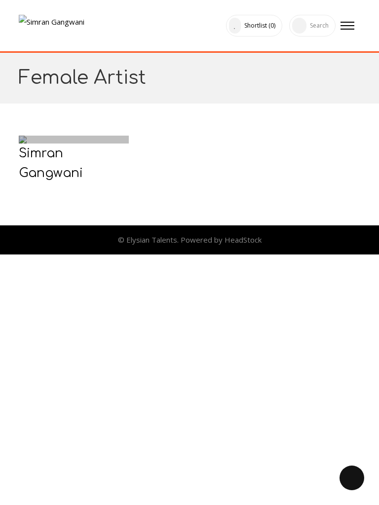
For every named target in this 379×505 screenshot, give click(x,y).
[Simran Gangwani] (51, 19)
